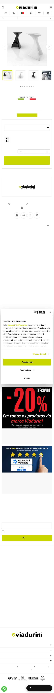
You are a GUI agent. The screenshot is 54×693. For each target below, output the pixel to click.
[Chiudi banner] (50, 312)
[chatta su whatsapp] (4, 689)
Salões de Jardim (33, 615)
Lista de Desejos (17, 204)
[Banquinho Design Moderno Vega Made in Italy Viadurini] (7, 141)
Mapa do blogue (42, 667)
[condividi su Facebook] (30, 215)
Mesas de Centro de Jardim (29, 619)
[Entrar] (31, 13)
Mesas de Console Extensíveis (15, 578)
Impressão (27, 208)
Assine (28, 538)
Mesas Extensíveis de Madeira (15, 571)
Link (45, 532)
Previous (5, 47)
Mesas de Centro (9, 590)
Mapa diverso (26, 669)
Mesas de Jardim (32, 593)
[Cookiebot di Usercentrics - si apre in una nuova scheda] (34, 312)
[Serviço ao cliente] (14, 13)
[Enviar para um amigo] (17, 215)
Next (49, 47)
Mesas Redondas (9, 587)
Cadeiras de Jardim (40, 606)
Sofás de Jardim (9, 619)
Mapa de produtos (10, 667)
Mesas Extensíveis (12, 563)
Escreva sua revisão (37, 204)
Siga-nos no (8, 660)
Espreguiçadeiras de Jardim (13, 615)
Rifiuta (27, 378)
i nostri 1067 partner (17, 325)
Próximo (45, 19)
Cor (5, 123)
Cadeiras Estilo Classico (12, 603)
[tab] (27, 225)
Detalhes (8, 225)
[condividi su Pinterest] (37, 215)
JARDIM (6, 610)
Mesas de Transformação (12, 593)
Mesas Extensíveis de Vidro (14, 575)
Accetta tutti (27, 362)
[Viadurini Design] (27, 187)
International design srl (16, 644)
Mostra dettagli (39, 354)
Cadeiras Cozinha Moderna (34, 603)
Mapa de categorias (27, 667)
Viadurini (7, 650)
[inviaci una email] (6, 13)
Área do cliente (11, 655)
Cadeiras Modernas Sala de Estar (17, 606)
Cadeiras (7, 598)
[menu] (51, 7)
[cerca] (3, 7)
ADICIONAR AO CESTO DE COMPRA (27, 160)
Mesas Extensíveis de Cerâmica (15, 567)
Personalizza (25, 370)
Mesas (5, 583)
